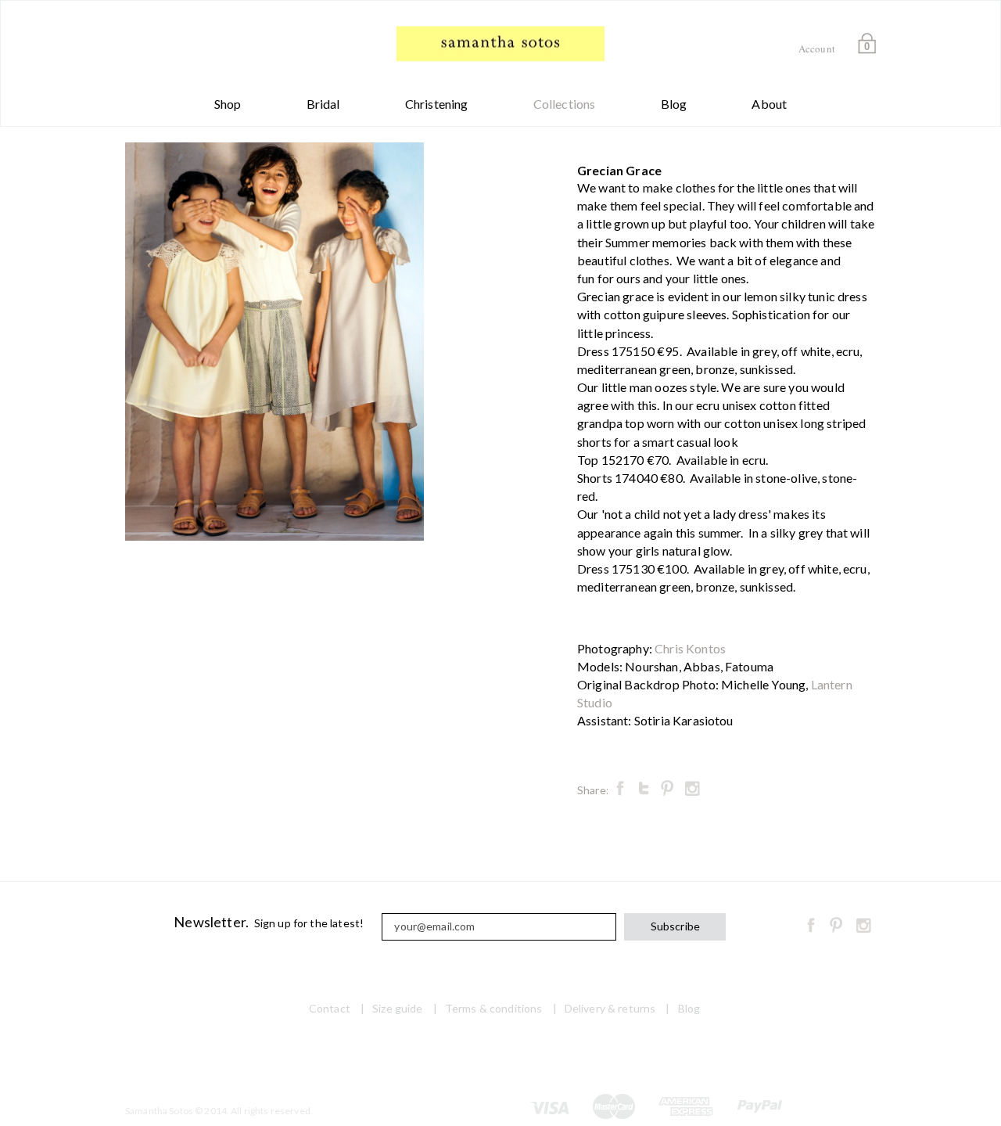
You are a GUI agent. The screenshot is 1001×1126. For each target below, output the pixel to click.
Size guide (397, 1008)
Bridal (323, 103)
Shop (228, 103)
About (769, 103)
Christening (436, 103)
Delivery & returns (610, 1008)
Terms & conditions (494, 1008)
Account (816, 48)
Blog (674, 103)
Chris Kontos (690, 648)
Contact (329, 1008)
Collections (564, 103)
